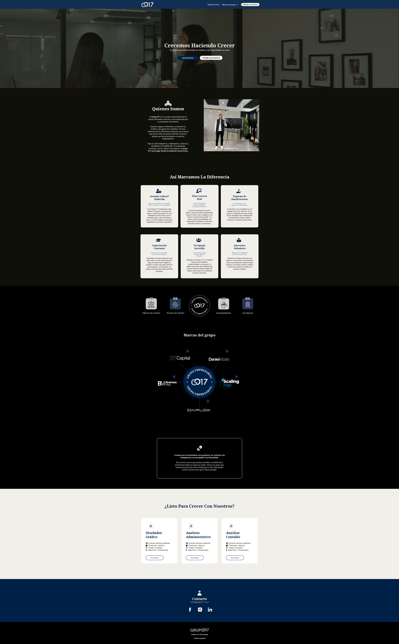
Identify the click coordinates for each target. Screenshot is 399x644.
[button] (237, 5)
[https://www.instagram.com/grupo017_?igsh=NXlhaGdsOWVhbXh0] (200, 610)
